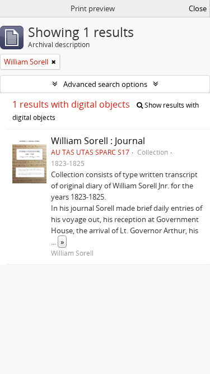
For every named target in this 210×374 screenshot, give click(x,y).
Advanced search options (105, 84)
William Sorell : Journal (98, 141)
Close (198, 8)
